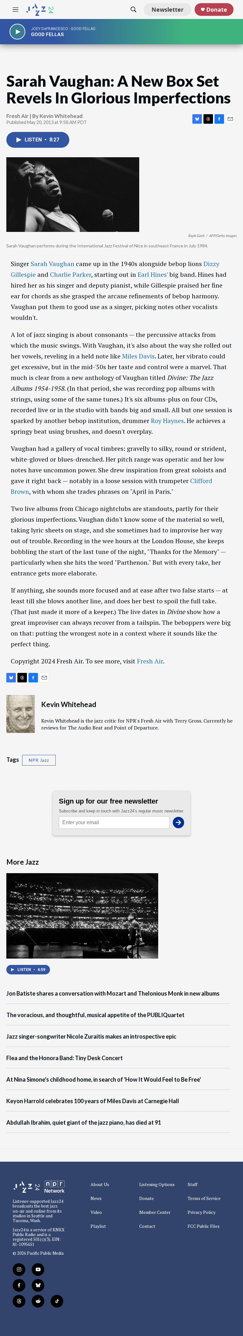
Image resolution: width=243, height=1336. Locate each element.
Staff (192, 1184)
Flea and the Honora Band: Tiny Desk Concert (64, 1058)
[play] (17, 31)
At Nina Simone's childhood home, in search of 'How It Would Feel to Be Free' (103, 1079)
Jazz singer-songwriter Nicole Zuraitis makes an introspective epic (91, 1036)
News (96, 1198)
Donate (216, 9)
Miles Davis (138, 356)
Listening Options (157, 1184)
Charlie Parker (70, 274)
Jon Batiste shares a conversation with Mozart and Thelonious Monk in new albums (113, 993)
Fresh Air (150, 661)
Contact (147, 1226)
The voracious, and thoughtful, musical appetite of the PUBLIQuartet (95, 1015)
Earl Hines (152, 274)
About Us (99, 1184)
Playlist (98, 1226)
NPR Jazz (39, 760)
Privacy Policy (201, 1212)
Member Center (155, 1212)
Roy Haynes (167, 420)
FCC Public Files (204, 1226)
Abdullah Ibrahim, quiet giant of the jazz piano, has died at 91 (83, 1122)
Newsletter (168, 9)
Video (96, 1212)
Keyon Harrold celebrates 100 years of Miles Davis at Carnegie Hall (92, 1101)
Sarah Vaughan (52, 263)
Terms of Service (204, 1198)
